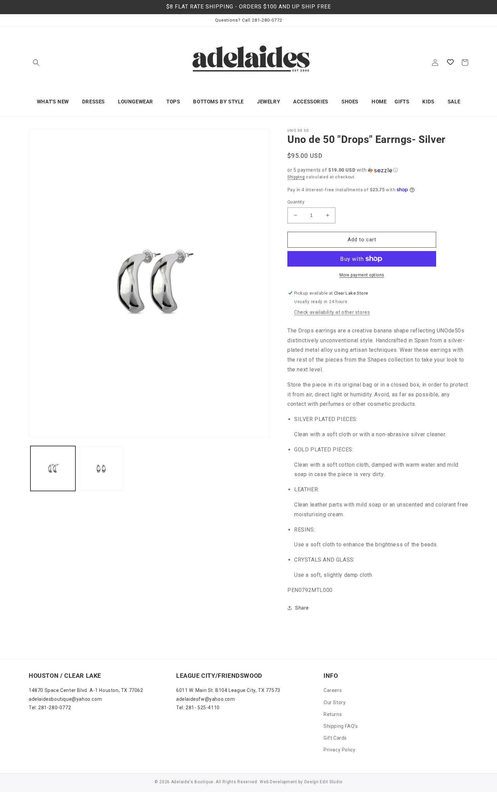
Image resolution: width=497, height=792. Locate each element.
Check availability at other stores (332, 312)
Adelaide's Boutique (192, 781)
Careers (333, 690)
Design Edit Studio (323, 781)
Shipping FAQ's (341, 726)
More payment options (361, 275)
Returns (333, 714)
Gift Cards (335, 738)
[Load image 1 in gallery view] (52, 468)
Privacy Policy (339, 749)
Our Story (335, 702)
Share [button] (302, 608)
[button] (36, 62)
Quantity (295, 201)
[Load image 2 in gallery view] (101, 468)
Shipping (296, 177)
